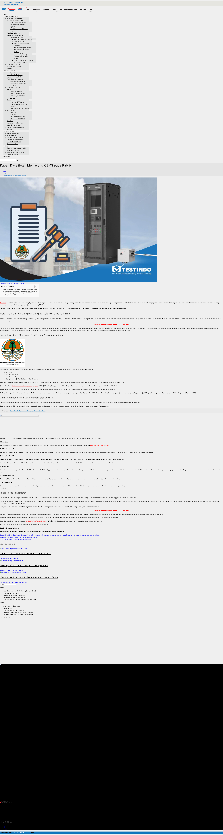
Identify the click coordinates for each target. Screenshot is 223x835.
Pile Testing (11, 110)
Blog (4, 173)
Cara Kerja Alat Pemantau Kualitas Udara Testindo (25, 553)
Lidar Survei (14, 106)
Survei (9, 100)
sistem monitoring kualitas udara (88, 535)
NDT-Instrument (12, 135)
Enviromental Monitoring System (14, 595)
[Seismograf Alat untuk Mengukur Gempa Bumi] (12, 560)
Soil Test (10, 121)
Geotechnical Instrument (15, 140)
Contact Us (6, 156)
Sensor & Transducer (14, 142)
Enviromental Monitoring (18, 54)
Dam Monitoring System (18, 22)
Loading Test (11, 73)
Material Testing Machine (15, 137)
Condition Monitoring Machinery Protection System (14, 66)
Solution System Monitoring (11, 16)
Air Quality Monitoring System (36, 521)
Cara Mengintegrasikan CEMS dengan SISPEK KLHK (19, 293)
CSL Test (13, 114)
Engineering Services (9, 70)
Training (5, 146)
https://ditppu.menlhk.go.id (99, 445)
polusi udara (72, 535)
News (5, 829)
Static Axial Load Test (17, 119)
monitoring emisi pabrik (60, 535)
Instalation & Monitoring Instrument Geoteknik (18, 612)
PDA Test (13, 112)
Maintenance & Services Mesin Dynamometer (18, 614)
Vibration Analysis (16, 91)
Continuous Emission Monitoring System (25, 386)
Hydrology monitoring (17, 41)
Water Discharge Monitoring (23, 48)
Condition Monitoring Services (13, 610)
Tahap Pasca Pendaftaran (11, 295)
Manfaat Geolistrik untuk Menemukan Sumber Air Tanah (29, 577)
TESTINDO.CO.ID (18, 832)
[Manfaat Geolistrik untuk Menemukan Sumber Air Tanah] (13, 572)
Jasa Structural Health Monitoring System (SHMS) (19, 591)
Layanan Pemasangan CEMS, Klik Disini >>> (111, 324)
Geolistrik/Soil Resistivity (18, 104)
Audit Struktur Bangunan (15, 79)
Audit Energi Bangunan (17, 81)
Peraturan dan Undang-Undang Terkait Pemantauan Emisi (19, 289)
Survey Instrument (13, 133)
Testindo (3, 303)
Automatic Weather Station (23, 39)
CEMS (10, 535)
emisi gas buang (45, 535)
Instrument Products (9, 131)
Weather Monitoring (16, 37)
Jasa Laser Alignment (17, 94)
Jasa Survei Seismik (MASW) (19, 108)
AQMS (5, 535)
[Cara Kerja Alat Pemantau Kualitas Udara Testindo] (13, 548)
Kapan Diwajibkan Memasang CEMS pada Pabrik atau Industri (21, 291)
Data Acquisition (12, 144)
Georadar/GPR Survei (17, 102)
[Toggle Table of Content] (35, 286)
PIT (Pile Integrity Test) (18, 117)
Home (5, 14)
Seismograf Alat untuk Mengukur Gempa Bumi (24, 565)
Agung (22, 283)
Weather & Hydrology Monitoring (14, 597)
